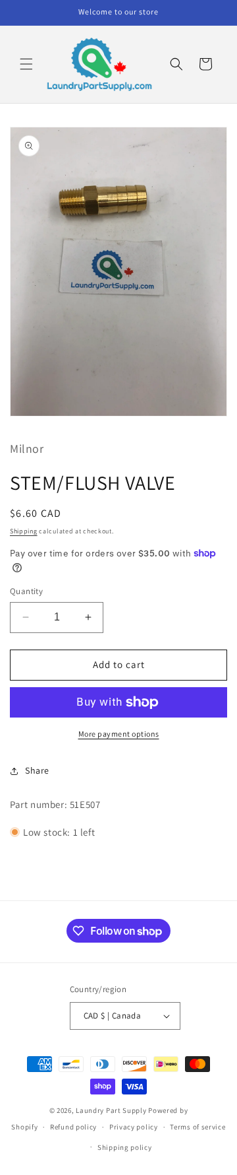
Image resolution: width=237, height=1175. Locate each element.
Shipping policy (124, 1147)
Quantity (26, 591)
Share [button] (37, 770)
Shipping (24, 531)
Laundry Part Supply (112, 1110)
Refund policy (73, 1126)
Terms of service (197, 1126)
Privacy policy (133, 1126)
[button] (26, 64)
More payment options (118, 734)
